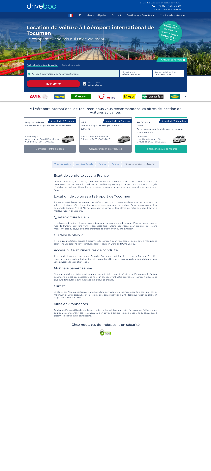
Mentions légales (96, 15)
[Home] (41, 6)
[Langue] (71, 15)
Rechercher (53, 83)
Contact (116, 15)
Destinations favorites (139, 15)
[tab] (42, 64)
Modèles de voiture (171, 15)
